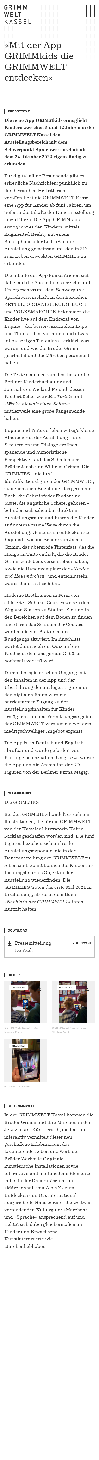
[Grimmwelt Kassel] (18, 15)
